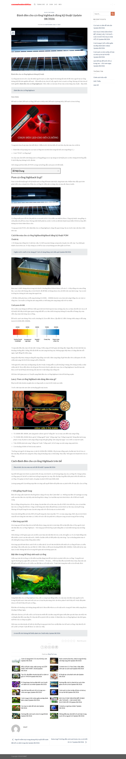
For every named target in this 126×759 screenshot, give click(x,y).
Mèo (60, 4)
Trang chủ (41, 4)
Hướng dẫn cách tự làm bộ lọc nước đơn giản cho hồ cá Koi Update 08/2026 (72, 683)
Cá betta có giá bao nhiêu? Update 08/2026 (70, 707)
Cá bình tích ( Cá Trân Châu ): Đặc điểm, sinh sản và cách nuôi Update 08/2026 (71, 667)
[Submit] (113, 14)
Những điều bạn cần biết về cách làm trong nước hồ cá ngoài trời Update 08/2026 (73, 715)
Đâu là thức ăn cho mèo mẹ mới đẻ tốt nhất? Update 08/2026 (34, 467)
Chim (51, 4)
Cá (47, 4)
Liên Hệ (96, 85)
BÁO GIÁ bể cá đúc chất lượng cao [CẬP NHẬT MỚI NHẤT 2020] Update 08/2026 (34, 668)
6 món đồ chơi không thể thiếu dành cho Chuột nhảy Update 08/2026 (37, 633)
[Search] (34, 4)
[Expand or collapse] (58, 171)
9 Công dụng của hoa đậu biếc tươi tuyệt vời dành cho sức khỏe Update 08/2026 (34, 683)
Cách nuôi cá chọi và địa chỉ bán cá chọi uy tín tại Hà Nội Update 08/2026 (72, 691)
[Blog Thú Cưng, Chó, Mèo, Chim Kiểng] (21, 4)
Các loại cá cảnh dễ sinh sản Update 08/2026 (32, 707)
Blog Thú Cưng (49, 12)
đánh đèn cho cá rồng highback (24, 90)
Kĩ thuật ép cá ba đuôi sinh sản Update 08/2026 (71, 675)
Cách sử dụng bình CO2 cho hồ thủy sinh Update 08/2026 (34, 660)
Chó (55, 4)
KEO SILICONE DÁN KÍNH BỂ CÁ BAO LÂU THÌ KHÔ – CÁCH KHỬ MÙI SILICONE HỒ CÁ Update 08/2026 (72, 700)
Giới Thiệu (97, 81)
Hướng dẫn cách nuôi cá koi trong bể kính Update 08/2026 (34, 715)
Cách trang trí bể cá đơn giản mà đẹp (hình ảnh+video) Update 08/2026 (34, 699)
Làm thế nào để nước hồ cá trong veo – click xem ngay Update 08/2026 (33, 691)
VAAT (59, 24)
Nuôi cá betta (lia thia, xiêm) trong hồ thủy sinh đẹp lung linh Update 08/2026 (72, 660)
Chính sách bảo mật (100, 77)
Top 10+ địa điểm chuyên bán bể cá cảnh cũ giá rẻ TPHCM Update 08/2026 (34, 675)
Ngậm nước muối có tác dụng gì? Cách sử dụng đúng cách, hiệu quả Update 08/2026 (42, 252)
